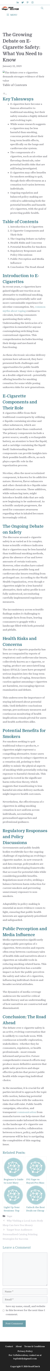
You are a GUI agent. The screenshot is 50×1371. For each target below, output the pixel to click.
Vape (9, 1216)
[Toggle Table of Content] (5, 94)
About (19, 1346)
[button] (42, 8)
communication (26, 1112)
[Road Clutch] (10, 8)
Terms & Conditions (34, 1346)
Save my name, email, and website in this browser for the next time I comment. (25, 1310)
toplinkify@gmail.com (25, 1358)
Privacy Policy (25, 1351)
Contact (9, 1346)
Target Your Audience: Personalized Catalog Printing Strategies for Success (20, 1234)
